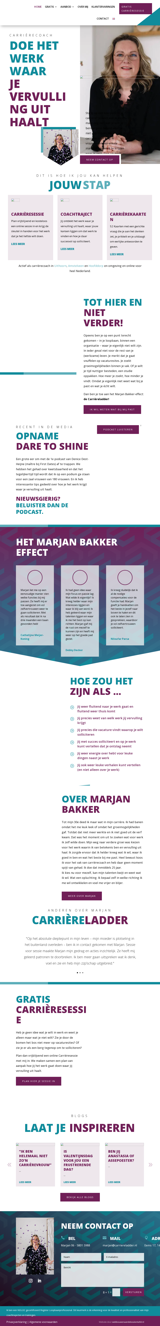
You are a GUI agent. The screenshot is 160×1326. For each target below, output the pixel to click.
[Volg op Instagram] (30, 1281)
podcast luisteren (118, 429)
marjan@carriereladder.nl (120, 1245)
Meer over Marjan (82, 895)
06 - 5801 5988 (80, 1245)
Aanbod (65, 6)
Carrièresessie (27, 214)
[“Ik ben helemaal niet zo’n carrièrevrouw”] (35, 1144)
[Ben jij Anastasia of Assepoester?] (124, 1144)
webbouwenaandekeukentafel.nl (128, 1322)
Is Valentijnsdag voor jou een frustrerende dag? (78, 1160)
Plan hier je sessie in (38, 1081)
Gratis (49, 6)
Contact (103, 18)
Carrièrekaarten (128, 216)
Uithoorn (60, 266)
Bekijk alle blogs (80, 1197)
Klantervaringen (103, 6)
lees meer (25, 1182)
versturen (133, 1292)
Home (38, 6)
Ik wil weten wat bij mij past (112, 409)
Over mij (83, 6)
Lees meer (18, 244)
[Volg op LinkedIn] (39, 1281)
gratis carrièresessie (133, 8)
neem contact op (99, 159)
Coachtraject (76, 214)
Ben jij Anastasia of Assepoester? (121, 1156)
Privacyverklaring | (17, 1322)
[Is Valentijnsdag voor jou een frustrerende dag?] (80, 1144)
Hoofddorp (96, 266)
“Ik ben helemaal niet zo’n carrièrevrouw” (35, 1158)
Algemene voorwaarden (43, 1322)
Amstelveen (76, 266)
